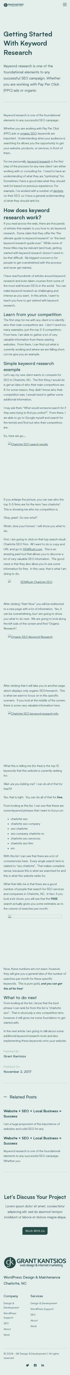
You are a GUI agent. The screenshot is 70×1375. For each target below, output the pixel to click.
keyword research (38, 161)
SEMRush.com (32, 549)
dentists (58, 191)
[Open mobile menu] (65, 4)
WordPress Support (10, 1315)
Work (7, 1334)
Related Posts (23, 1097)
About (7, 1329)
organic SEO (28, 133)
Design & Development (11, 1305)
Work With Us (35, 1231)
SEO (6, 1323)
